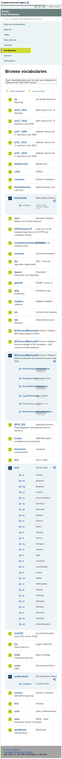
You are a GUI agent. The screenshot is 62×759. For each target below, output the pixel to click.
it (23, 555)
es (24, 527)
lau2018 (18, 633)
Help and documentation (14, 24)
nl (23, 584)
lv (23, 572)
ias (16, 312)
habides (18, 301)
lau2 (16, 467)
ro (24, 601)
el (23, 521)
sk (24, 618)
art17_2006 (20, 131)
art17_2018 (20, 153)
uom (16, 711)
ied (16, 320)
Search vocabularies (17, 91)
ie (23, 549)
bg (24, 486)
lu (23, 567)
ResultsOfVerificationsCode (29, 386)
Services (8, 55)
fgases (18, 272)
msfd (17, 655)
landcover (20, 449)
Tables (7, 35)
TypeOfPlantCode (29, 396)
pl (23, 590)
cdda (17, 171)
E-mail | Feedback (12, 749)
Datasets (8, 29)
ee (24, 515)
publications (21, 676)
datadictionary (22, 187)
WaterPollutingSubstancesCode (29, 412)
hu (24, 544)
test (16, 703)
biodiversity (21, 164)
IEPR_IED (19, 424)
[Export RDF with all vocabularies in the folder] (54, 201)
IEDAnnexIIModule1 (24, 330)
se (24, 607)
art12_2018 (20, 121)
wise (16, 719)
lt (23, 561)
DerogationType (29, 378)
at (23, 475)
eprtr (17, 218)
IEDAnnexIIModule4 (24, 355)
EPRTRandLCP (23, 229)
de (24, 504)
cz (24, 498)
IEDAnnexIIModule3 (24, 341)
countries (27, 684)
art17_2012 (20, 142)
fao (16, 261)
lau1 (16, 460)
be (24, 481)
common (19, 179)
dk (24, 509)
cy (24, 492)
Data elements (10, 40)
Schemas (8, 45)
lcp (16, 644)
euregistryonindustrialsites (24, 243)
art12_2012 (20, 110)
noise (17, 665)
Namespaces (9, 61)
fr (23, 538)
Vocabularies (10, 50)
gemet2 (18, 283)
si (23, 613)
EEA (16, 2)
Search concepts (38, 91)
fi (23, 532)
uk (24, 624)
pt (23, 595)
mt (24, 578)
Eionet (15, 19)
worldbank (20, 730)
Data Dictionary (25, 19)
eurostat (19, 253)
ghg (16, 290)
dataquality (20, 198)
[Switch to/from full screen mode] (44, 6)
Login (39, 7)
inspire (18, 438)
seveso (18, 692)
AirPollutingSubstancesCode (29, 369)
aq (15, 99)
